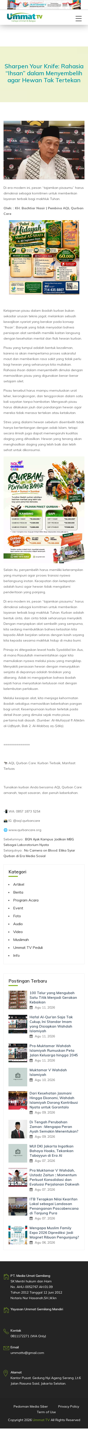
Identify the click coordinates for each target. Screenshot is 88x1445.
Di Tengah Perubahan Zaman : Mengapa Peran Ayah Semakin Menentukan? (54, 1127)
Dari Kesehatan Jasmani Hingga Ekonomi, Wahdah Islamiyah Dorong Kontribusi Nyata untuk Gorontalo (54, 1100)
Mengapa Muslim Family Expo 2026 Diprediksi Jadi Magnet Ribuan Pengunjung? (54, 1232)
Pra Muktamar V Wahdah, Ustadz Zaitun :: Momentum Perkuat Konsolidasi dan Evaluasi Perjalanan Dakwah (54, 1177)
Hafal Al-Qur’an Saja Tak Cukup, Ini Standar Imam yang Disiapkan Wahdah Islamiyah (51, 1024)
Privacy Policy (68, 1406)
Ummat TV (41, 1420)
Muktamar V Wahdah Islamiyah (48, 1072)
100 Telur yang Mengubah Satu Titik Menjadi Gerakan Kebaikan (53, 997)
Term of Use (46, 1412)
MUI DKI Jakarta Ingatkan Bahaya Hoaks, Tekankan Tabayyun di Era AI (51, 1151)
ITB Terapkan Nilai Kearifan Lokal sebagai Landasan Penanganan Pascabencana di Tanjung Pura (54, 1206)
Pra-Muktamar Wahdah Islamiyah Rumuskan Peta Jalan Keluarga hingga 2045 (54, 1050)
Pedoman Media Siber (31, 1406)
